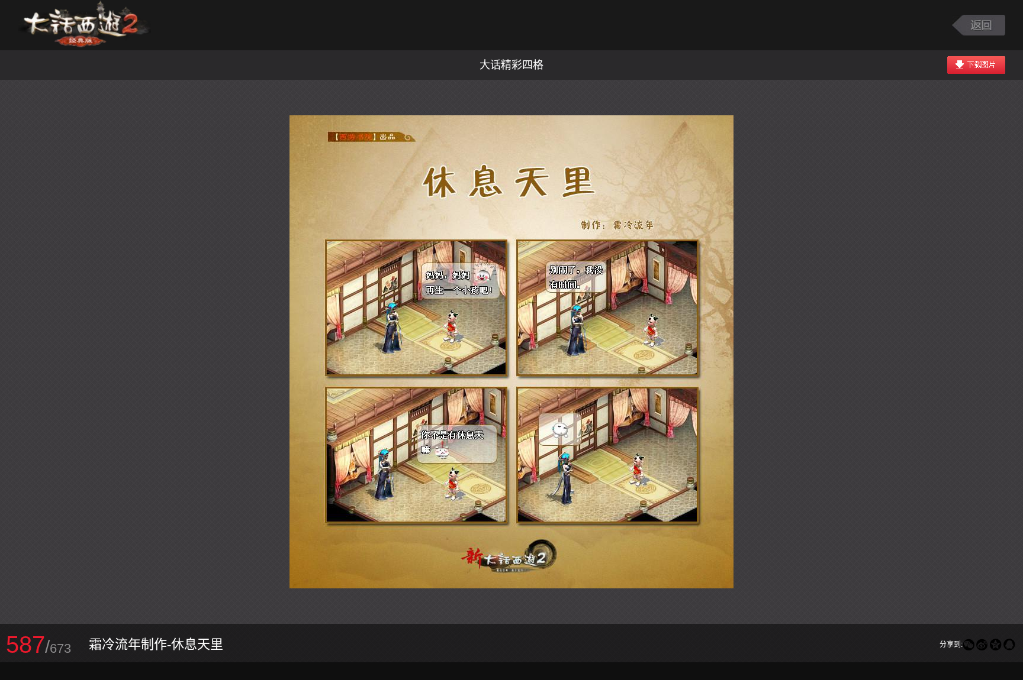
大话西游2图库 (84, 25)
